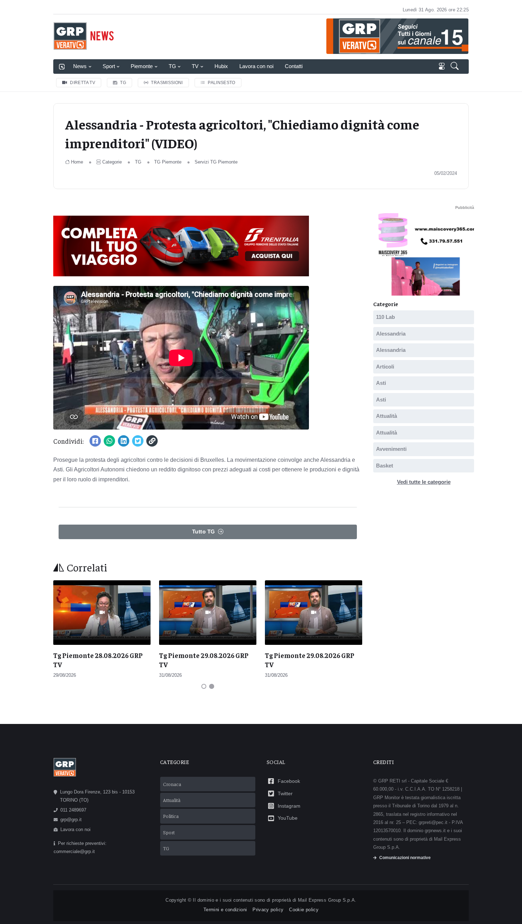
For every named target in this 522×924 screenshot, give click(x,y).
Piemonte (142, 66)
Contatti (294, 66)
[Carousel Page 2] (211, 686)
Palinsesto (221, 82)
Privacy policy (267, 909)
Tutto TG (203, 532)
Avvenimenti (391, 449)
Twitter (285, 793)
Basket (384, 465)
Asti (381, 383)
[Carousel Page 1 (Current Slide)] (203, 686)
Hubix (221, 66)
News (80, 66)
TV (195, 66)
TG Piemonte (167, 162)
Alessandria (391, 333)
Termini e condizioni (225, 909)
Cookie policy (304, 909)
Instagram (289, 806)
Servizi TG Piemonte (216, 162)
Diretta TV (82, 82)
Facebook (289, 781)
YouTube (288, 818)
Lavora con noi (256, 66)
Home (77, 162)
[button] (455, 66)
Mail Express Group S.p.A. (327, 900)
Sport (109, 66)
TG (172, 66)
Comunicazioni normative (405, 857)
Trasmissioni (167, 82)
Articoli (385, 366)
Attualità (386, 416)
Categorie (112, 162)
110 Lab (385, 317)
